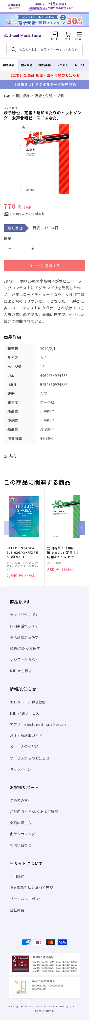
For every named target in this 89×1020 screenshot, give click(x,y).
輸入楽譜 (26, 65)
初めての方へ (21, 800)
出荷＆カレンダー (24, 833)
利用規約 (17, 876)
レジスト (62, 65)
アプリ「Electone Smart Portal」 (39, 724)
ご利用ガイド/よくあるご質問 (34, 811)
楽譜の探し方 (21, 822)
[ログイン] (55, 34)
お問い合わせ (21, 845)
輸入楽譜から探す (24, 637)
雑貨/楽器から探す (25, 648)
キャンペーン (20, 769)
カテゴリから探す (24, 614)
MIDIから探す (21, 670)
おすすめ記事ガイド (26, 735)
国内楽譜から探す (24, 625)
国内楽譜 (9, 65)
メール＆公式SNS (24, 746)
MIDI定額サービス (24, 713)
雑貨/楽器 (44, 65)
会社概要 (17, 909)
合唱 (61, 95)
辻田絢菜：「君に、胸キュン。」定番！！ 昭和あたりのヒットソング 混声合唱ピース (65, 552)
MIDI (80, 65)
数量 (8, 238)
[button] (79, 34)
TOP (7, 95)
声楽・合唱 (43, 95)
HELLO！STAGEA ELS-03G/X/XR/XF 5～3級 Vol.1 (22, 552)
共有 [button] (13, 455)
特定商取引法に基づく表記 (31, 887)
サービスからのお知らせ (30, 758)
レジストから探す (24, 659)
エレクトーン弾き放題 (28, 701)
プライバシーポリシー (28, 898)
